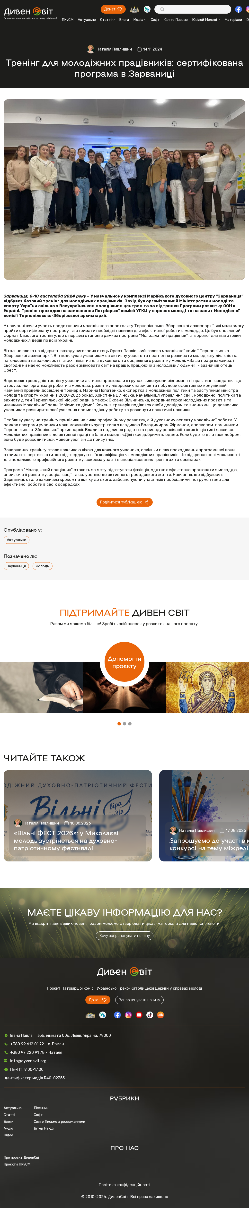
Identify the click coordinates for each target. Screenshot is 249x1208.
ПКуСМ (67, 19)
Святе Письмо (176, 19)
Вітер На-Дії (44, 1128)
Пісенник (41, 1108)
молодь (42, 566)
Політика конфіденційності (124, 1184)
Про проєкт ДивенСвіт (22, 1157)
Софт (155, 19)
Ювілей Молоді (204, 19)
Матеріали (233, 19)
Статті (106, 19)
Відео (8, 1135)
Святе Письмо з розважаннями (59, 1121)
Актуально (87, 19)
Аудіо (8, 1128)
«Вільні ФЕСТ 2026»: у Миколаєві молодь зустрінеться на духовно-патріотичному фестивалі (66, 840)
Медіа (138, 19)
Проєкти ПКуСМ (17, 1164)
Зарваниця (16, 566)
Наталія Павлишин (114, 49)
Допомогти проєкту (124, 662)
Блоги (124, 19)
